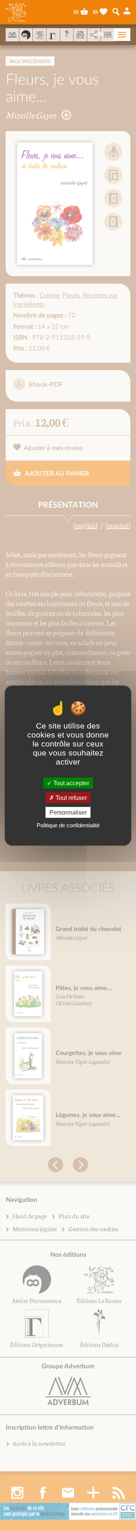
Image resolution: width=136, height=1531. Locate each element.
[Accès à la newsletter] (80, 34)
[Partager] (93, 35)
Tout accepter (70, 783)
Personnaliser (68, 812)
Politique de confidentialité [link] (68, 825)
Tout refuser (70, 797)
